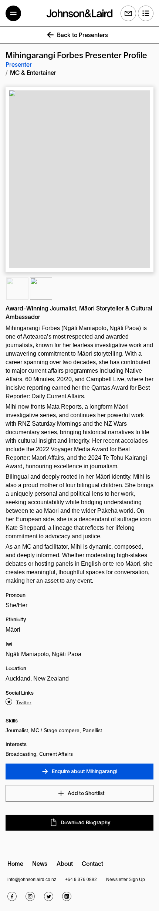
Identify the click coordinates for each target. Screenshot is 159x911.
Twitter (23, 702)
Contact (92, 864)
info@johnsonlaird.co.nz (31, 879)
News (39, 864)
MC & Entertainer (33, 73)
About (65, 864)
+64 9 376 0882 (81, 879)
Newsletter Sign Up (125, 879)
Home (15, 864)
